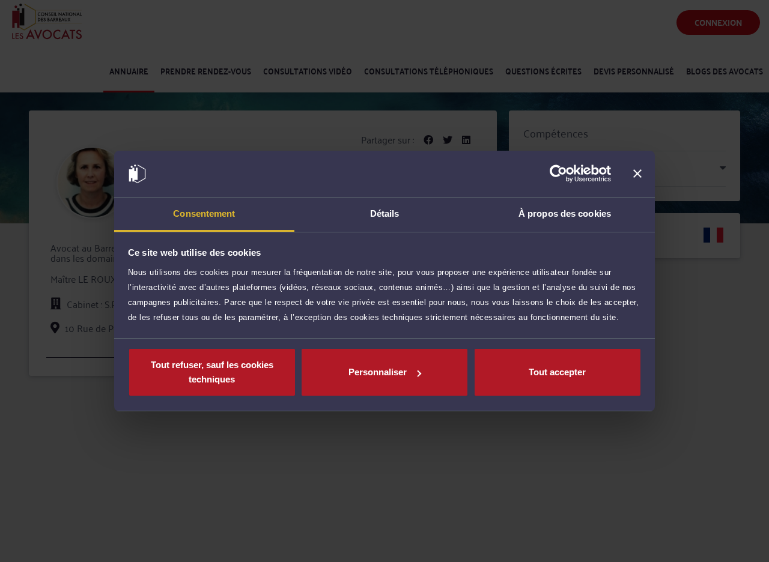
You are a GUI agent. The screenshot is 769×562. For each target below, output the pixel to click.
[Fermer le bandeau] (637, 174)
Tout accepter (557, 372)
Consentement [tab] (204, 213)
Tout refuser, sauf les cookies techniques (212, 372)
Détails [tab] (385, 213)
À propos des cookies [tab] (564, 213)
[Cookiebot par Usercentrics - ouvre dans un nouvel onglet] (558, 174)
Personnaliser (377, 372)
